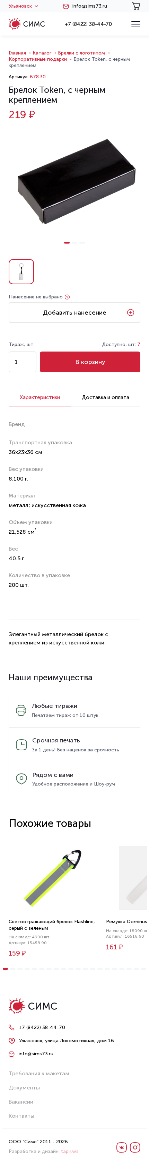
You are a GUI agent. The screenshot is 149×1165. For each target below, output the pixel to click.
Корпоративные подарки (38, 59)
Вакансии (21, 1101)
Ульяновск (20, 6)
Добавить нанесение (74, 312)
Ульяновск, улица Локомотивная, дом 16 (66, 1041)
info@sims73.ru (89, 6)
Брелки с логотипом (81, 53)
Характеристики (40, 397)
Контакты (21, 1116)
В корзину (90, 362)
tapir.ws (70, 1151)
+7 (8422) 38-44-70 (88, 24)
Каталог (42, 53)
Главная (17, 53)
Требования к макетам (39, 1073)
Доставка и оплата (105, 397)
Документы (24, 1087)
